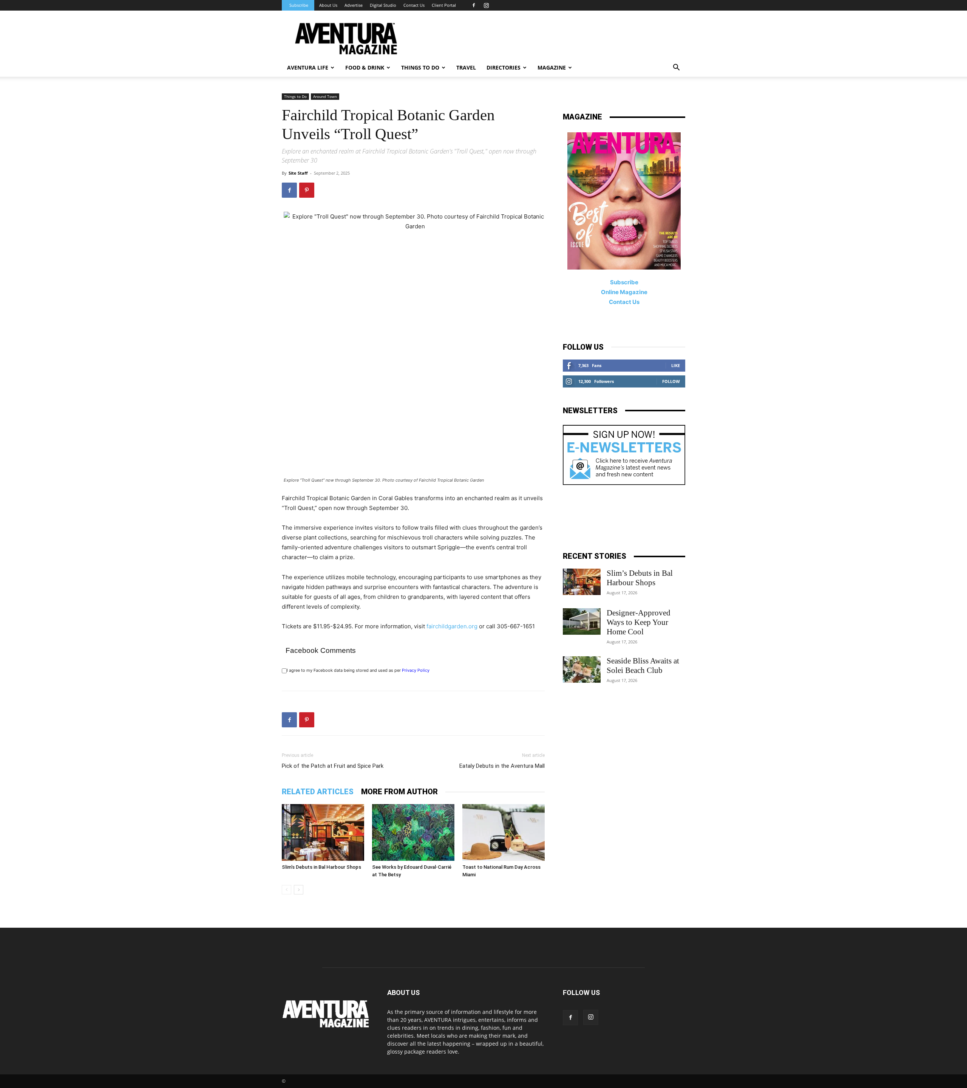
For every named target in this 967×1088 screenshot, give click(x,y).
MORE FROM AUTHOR (399, 791)
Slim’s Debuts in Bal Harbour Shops (321, 867)
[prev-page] (286, 889)
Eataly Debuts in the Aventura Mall (502, 766)
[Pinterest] (306, 190)
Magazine (552, 67)
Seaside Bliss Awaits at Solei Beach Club (643, 665)
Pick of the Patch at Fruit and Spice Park (332, 766)
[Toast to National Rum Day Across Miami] (503, 832)
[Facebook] (473, 5)
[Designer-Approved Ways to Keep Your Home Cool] (582, 621)
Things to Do (295, 96)
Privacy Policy (415, 670)
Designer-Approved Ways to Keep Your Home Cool (638, 622)
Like (675, 365)
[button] (676, 68)
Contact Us (414, 5)
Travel (466, 67)
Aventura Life (307, 67)
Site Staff (298, 173)
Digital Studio (383, 5)
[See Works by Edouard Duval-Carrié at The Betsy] (413, 832)
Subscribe (298, 5)
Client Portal (444, 5)
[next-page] (298, 889)
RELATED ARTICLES (318, 791)
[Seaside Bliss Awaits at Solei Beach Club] (582, 669)
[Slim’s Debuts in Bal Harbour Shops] (323, 832)
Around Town (325, 96)
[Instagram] (486, 5)
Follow (671, 381)
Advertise (353, 5)
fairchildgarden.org (451, 626)
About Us (328, 5)
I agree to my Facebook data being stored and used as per (358, 670)
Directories (504, 67)
